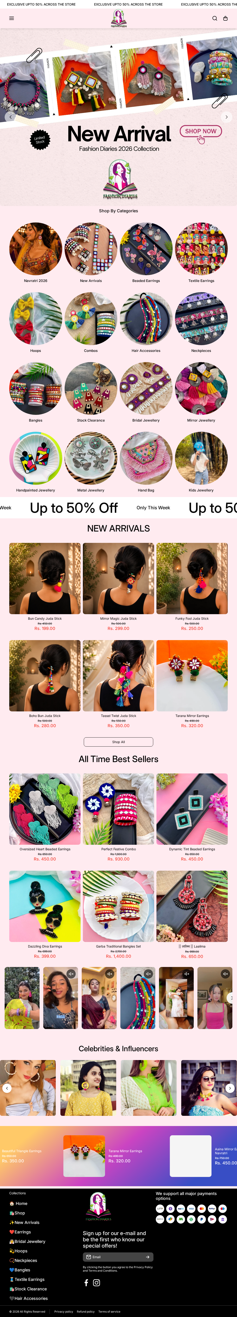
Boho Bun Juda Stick (45, 716)
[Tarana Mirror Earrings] (192, 675)
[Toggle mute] (32, 974)
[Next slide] (226, 117)
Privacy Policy (143, 1267)
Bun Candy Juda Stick (45, 618)
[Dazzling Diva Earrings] (45, 906)
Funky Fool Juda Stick (192, 618)
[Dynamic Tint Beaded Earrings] (192, 809)
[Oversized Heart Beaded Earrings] (45, 809)
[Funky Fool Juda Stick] (192, 578)
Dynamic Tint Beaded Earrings (192, 849)
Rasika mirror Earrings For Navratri (146, 1151)
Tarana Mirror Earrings (192, 716)
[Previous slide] (10, 117)
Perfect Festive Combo (118, 849)
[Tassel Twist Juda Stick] (118, 675)
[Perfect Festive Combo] (118, 809)
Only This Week (132, 507)
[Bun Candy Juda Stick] (45, 578)
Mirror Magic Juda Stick (118, 618)
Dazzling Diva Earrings (45, 946)
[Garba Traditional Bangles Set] (118, 906)
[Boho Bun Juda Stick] (45, 675)
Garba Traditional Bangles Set (118, 946)
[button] (225, 18)
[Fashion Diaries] (118, 18)
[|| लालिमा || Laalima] (192, 906)
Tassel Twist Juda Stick (118, 716)
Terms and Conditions (102, 1270)
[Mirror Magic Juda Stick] (118, 578)
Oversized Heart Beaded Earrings (45, 849)
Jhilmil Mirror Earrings (36, 1151)
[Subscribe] (147, 1257)
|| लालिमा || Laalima (192, 946)
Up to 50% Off (53, 507)
